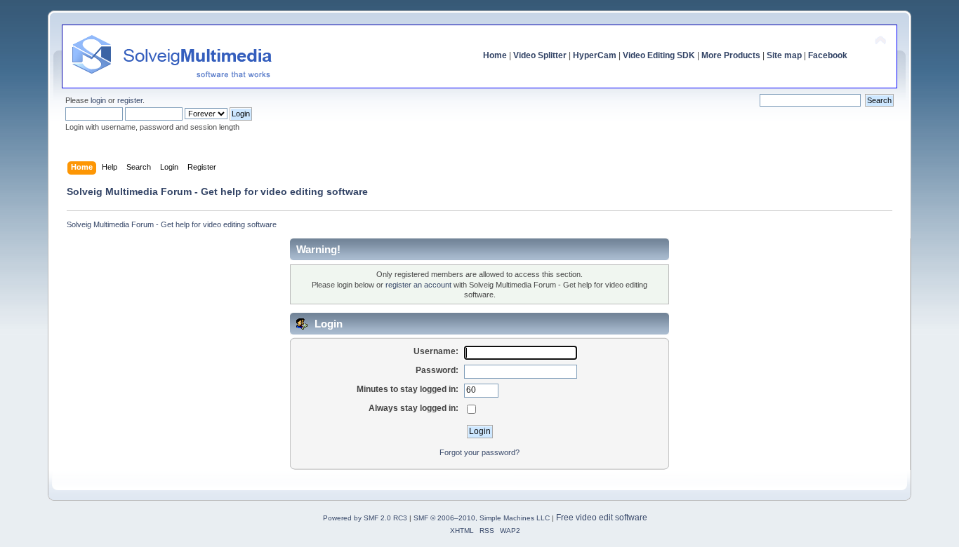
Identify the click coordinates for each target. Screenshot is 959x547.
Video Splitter (540, 55)
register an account (418, 285)
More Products (730, 55)
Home (495, 55)
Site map (784, 55)
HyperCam (594, 55)
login (98, 100)
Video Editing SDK (659, 55)
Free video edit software (601, 517)
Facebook (827, 55)
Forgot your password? (479, 452)
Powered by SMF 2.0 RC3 (365, 518)
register (130, 100)
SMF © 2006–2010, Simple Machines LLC (482, 518)
